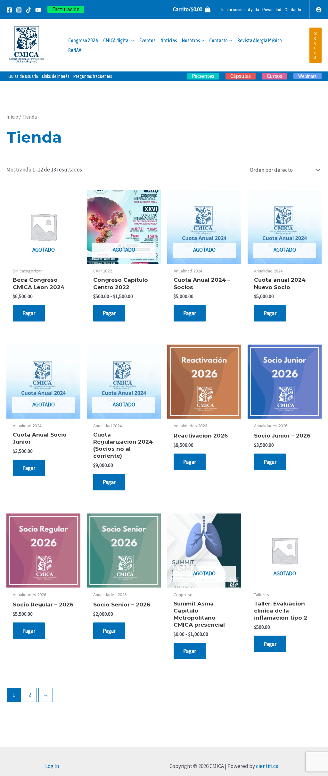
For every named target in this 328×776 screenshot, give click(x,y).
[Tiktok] (28, 10)
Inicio (12, 117)
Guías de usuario (23, 76)
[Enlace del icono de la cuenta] (319, 10)
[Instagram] (19, 10)
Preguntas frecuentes (92, 76)
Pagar (28, 313)
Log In (52, 766)
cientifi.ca (267, 766)
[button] (65, 9)
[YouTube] (38, 10)
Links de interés (56, 76)
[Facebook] (9, 10)
